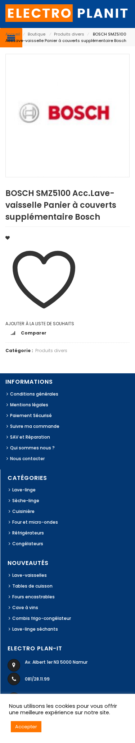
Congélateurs (27, 544)
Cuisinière (23, 511)
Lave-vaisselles (29, 575)
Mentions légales (29, 405)
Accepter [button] (26, 726)
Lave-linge (24, 490)
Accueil (12, 34)
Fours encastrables (33, 597)
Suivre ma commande (34, 426)
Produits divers (69, 34)
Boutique (36, 34)
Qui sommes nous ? (32, 448)
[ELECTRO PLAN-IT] (67, 13)
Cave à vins (25, 607)
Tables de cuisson (32, 586)
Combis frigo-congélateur (41, 618)
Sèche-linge (25, 500)
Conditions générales (34, 394)
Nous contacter (27, 458)
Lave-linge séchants (35, 629)
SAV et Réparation (30, 437)
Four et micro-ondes (35, 522)
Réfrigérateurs (28, 533)
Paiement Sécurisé (31, 415)
